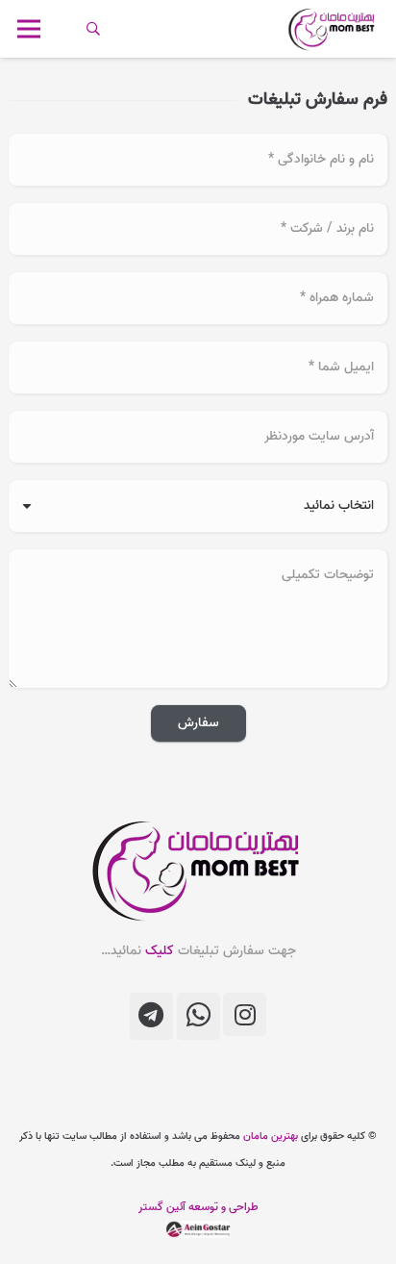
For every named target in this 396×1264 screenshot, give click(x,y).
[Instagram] (244, 1014)
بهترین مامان (270, 1136)
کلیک (159, 951)
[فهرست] (29, 29)
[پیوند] (332, 29)
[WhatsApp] (198, 1016)
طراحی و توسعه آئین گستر (198, 1207)
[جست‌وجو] (94, 29)
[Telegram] (151, 1016)
